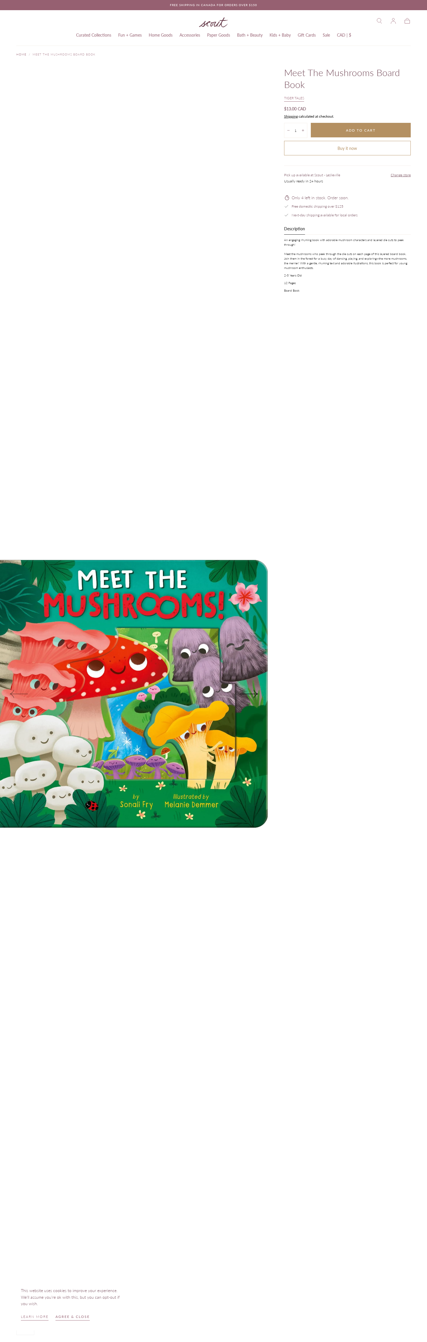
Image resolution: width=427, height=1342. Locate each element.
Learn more (35, 1316)
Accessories (190, 35)
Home (21, 54)
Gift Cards (307, 35)
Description (294, 229)
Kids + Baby (280, 35)
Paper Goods (218, 35)
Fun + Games (130, 35)
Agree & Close (72, 1316)
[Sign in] (393, 20)
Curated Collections (93, 35)
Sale (326, 35)
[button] (379, 20)
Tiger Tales (294, 98)
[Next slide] (249, 694)
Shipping (291, 116)
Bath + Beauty (250, 35)
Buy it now (347, 148)
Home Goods (161, 35)
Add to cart (361, 130)
